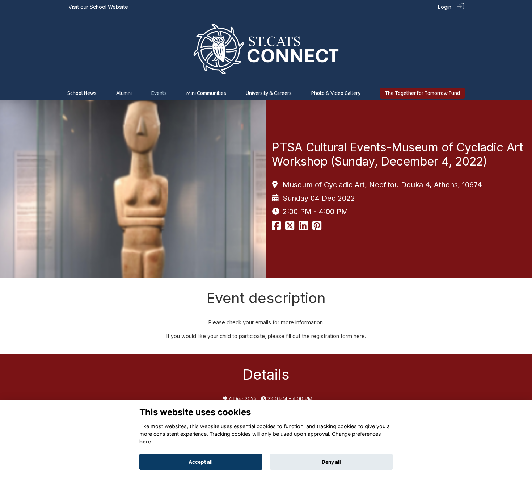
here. (360, 336)
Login (444, 7)
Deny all (331, 462)
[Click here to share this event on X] (289, 227)
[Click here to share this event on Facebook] (276, 227)
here (145, 442)
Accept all (201, 462)
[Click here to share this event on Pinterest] (316, 227)
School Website (109, 7)
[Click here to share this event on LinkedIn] (303, 227)
